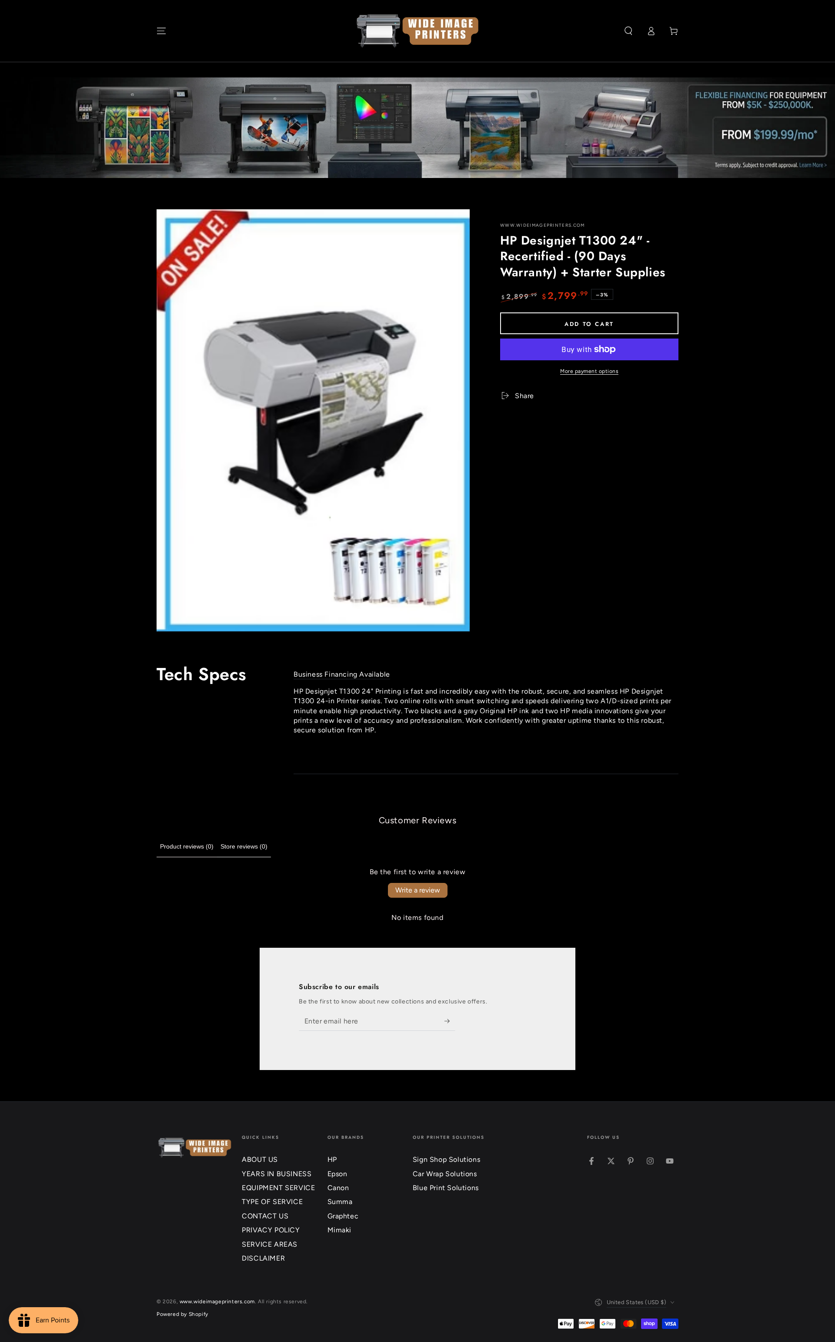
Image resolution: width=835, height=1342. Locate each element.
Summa (340, 1202)
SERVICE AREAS (269, 1244)
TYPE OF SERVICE (272, 1202)
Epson (337, 1174)
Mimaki (339, 1230)
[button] (628, 30)
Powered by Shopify (182, 1314)
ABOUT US (260, 1159)
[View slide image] (417, 127)
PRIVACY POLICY (271, 1230)
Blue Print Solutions (446, 1188)
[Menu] (161, 30)
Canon (338, 1188)
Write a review (417, 890)
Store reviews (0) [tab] (243, 846)
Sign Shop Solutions (446, 1159)
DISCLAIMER (263, 1258)
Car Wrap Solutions (445, 1174)
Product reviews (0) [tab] (187, 846)
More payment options (589, 371)
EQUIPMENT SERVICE (278, 1188)
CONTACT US (265, 1216)
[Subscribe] (449, 1020)
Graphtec (343, 1216)
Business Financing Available (342, 674)
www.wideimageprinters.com (542, 225)
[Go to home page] (418, 31)
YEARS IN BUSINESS (276, 1174)
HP (332, 1159)
